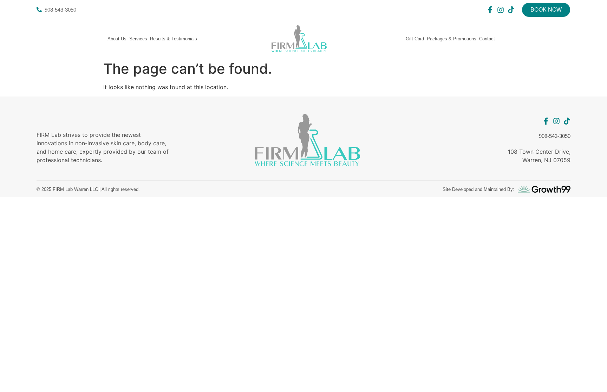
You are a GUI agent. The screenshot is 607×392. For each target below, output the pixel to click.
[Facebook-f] (490, 9)
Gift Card (415, 38)
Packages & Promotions (451, 38)
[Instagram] (500, 9)
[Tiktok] (511, 9)
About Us (116, 38)
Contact (487, 38)
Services (138, 38)
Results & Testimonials (173, 38)
